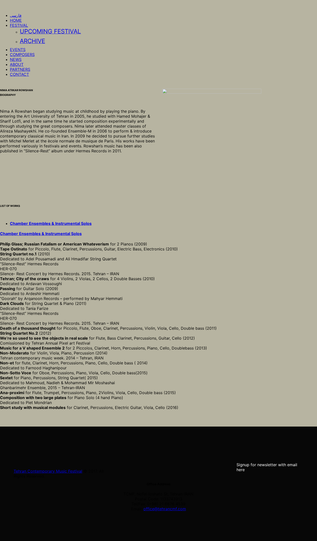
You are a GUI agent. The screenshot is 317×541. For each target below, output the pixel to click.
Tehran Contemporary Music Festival (48, 471)
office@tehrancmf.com (164, 508)
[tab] (51, 223)
